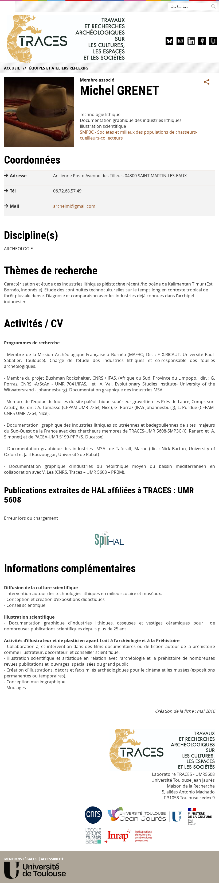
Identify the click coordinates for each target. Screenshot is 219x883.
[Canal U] (213, 42)
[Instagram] (180, 42)
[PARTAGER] (206, 82)
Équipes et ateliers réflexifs (58, 68)
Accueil (12, 68)
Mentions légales (20, 859)
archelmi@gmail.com (74, 206)
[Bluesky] (169, 42)
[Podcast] (202, 42)
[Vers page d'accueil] (66, 39)
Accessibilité (52, 859)
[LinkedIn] (191, 42)
